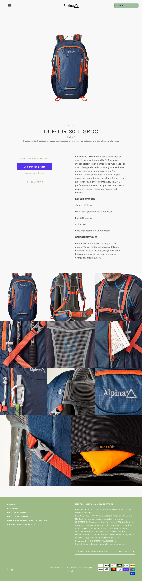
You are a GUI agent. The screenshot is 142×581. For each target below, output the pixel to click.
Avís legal (12, 508)
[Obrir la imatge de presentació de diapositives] (71, 67)
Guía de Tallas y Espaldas (21, 525)
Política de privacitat (19, 512)
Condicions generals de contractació (27, 520)
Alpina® (72, 567)
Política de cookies (17, 516)
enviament (75, 141)
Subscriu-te (125, 551)
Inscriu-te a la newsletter (94, 504)
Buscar (11, 504)
